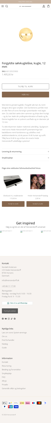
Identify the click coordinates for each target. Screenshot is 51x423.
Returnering (6, 366)
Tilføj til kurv (25, 86)
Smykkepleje (7, 158)
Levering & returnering (11, 151)
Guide (4, 347)
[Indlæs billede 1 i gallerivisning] (25, 34)
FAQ (3, 377)
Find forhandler (8, 340)
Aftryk (4, 381)
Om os (4, 336)
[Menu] (2, 6)
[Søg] (7, 6)
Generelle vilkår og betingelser (14, 388)
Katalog (5, 344)
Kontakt (5, 362)
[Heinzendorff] (25, 6)
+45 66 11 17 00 (9, 286)
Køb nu (25, 94)
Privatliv (5, 384)
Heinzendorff (11, 415)
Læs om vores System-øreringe (14, 332)
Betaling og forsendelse (11, 369)
